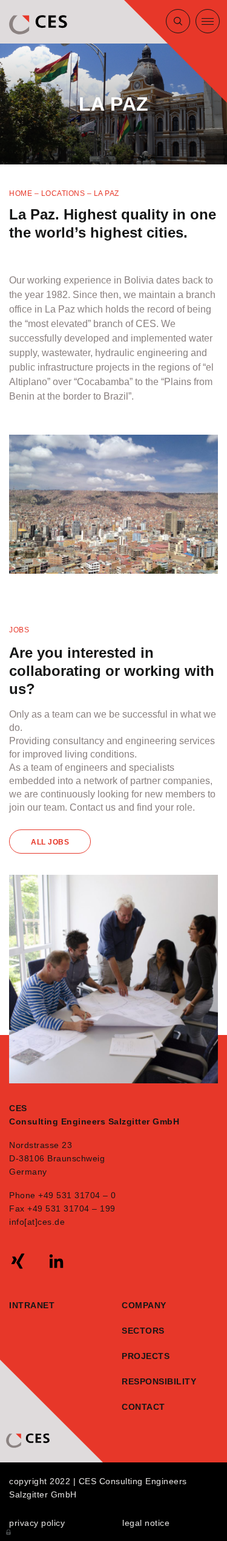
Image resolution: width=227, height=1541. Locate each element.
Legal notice (145, 1523)
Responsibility (140, 1381)
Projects (145, 1356)
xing (18, 1261)
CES (39, 24)
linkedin (56, 1261)
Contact (140, 1407)
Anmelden (9, 1531)
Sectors (143, 1330)
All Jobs (50, 842)
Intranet (31, 1305)
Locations (63, 193)
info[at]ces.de (37, 1222)
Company (144, 1305)
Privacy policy (37, 1523)
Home (20, 193)
